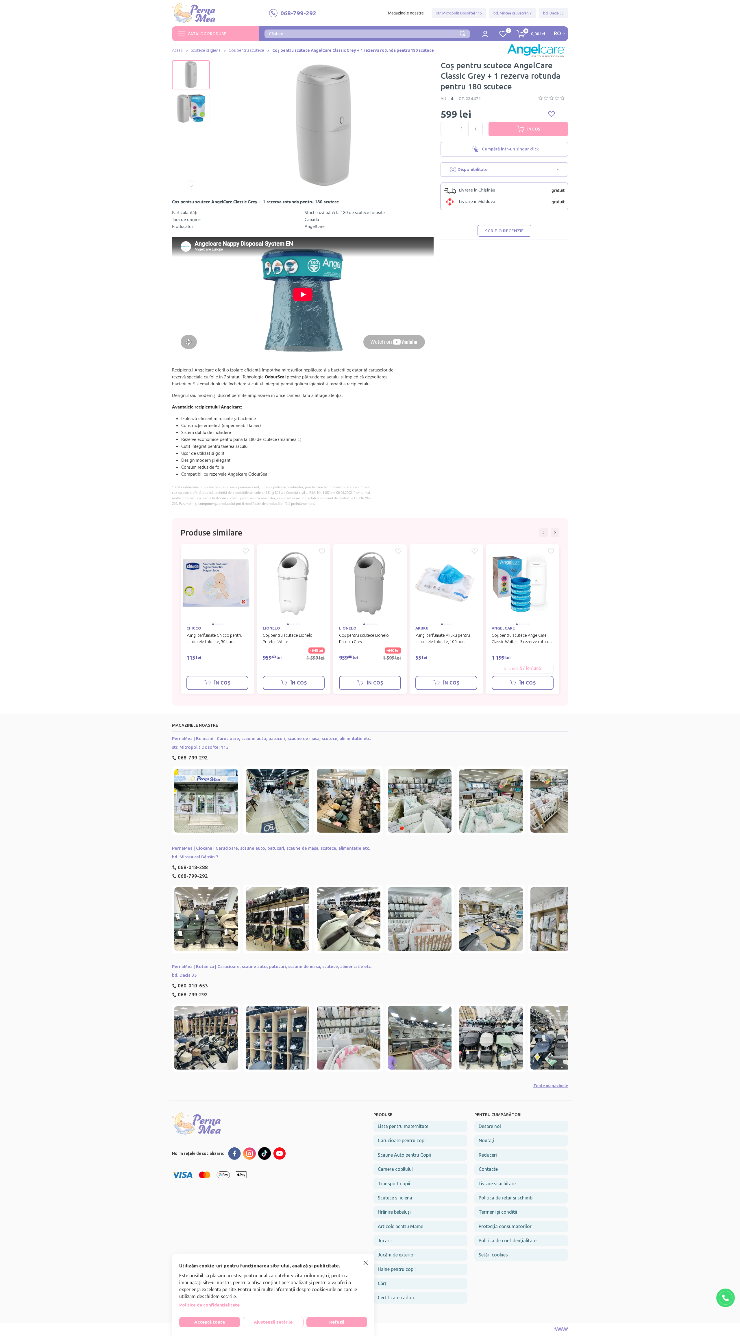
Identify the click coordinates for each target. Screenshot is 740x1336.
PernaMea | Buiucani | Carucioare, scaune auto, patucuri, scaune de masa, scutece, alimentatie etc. (271, 738)
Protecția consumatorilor (505, 1226)
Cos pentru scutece (246, 50)
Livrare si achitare (497, 1183)
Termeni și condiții (498, 1211)
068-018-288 (193, 867)
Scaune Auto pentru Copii (404, 1155)
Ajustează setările (273, 1322)
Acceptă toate (209, 1322)
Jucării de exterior (396, 1254)
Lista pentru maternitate (403, 1126)
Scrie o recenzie (504, 230)
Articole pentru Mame (400, 1226)
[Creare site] (561, 1329)
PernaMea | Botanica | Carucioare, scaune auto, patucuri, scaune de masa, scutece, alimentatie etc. (272, 966)
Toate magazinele (550, 1085)
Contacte (488, 1169)
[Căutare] (462, 33)
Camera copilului (395, 1169)
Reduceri (488, 1155)
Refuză (336, 1322)
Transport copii (394, 1183)
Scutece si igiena (206, 50)
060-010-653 (193, 985)
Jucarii (385, 1240)
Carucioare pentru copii (402, 1140)
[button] (191, 64)
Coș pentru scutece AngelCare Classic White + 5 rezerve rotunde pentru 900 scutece (522, 641)
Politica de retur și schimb (505, 1197)
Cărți (383, 1283)
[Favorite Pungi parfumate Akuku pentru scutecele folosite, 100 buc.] (475, 551)
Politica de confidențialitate (507, 1240)
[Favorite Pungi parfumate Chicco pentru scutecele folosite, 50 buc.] (246, 551)
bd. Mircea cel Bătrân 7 (512, 13)
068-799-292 (193, 757)
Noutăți (486, 1140)
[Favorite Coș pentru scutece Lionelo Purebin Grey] (398, 551)
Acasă (177, 50)
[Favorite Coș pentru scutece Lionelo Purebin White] (322, 551)
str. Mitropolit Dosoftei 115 (459, 13)
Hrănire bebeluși (394, 1211)
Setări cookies (493, 1254)
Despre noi (490, 1126)
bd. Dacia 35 (553, 13)
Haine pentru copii (397, 1269)
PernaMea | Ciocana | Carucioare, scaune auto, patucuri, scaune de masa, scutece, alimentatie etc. (271, 848)
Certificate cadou (396, 1297)
